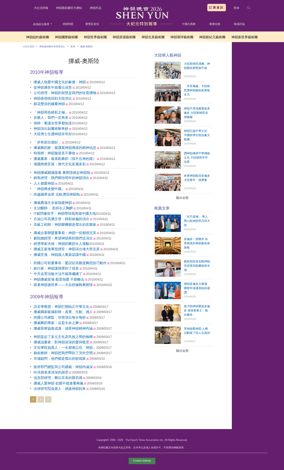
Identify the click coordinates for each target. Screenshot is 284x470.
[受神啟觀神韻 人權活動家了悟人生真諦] (168, 342)
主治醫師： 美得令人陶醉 (53, 208)
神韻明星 (68, 23)
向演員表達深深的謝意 (51, 372)
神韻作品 (95, 7)
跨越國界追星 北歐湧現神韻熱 (57, 194)
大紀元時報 (41, 7)
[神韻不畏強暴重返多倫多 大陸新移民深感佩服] (168, 122)
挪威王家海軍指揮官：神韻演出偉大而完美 (67, 249)
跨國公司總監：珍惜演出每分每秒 (60, 317)
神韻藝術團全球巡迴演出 (52, 46)
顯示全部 (182, 197)
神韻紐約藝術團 (37, 37)
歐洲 (73, 46)
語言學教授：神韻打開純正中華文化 (61, 307)
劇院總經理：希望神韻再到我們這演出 (63, 238)
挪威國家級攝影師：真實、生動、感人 (63, 312)
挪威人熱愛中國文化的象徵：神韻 (60, 82)
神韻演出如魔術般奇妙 (51, 129)
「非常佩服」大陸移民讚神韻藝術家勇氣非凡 (197, 90)
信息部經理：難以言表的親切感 (58, 378)
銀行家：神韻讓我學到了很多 (56, 268)
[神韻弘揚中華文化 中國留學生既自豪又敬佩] (168, 145)
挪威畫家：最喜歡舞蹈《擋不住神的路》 (65, 159)
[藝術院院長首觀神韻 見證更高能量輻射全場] (168, 275)
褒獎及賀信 (92, 23)
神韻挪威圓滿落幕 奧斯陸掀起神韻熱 (62, 173)
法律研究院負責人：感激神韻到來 (60, 389)
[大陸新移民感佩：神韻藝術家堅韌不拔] (168, 78)
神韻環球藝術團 (181, 37)
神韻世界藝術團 (95, 37)
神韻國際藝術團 (66, 37)
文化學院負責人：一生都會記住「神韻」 (65, 348)
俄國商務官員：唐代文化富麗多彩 (60, 164)
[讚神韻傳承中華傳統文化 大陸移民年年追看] (168, 167)
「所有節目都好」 (47, 142)
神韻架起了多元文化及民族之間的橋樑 (63, 337)
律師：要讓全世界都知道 (53, 123)
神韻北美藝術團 (153, 37)
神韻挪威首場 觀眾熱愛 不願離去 (59, 279)
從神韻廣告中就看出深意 (53, 87)
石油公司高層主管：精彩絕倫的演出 (61, 219)
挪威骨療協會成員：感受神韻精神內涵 (63, 328)
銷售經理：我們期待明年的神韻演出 (61, 178)
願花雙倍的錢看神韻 (49, 104)
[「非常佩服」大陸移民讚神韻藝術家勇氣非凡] (168, 100)
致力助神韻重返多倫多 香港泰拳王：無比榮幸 (197, 310)
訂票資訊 (216, 7)
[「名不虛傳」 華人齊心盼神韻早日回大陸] (168, 230)
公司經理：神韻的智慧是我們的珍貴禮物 (65, 93)
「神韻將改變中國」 (49, 189)
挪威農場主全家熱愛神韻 (53, 203)
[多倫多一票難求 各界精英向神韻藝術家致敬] (168, 253)
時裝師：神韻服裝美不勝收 (54, 153)
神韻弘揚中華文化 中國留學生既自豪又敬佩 (197, 135)
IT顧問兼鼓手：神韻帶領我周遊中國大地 (65, 213)
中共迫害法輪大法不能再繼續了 (58, 274)
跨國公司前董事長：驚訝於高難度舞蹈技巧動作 (70, 263)
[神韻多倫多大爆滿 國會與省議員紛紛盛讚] (168, 298)
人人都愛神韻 (44, 183)
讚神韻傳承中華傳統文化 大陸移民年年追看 (197, 157)
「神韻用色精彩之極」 (51, 112)
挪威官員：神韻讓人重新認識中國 (60, 255)
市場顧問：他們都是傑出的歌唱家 (60, 359)
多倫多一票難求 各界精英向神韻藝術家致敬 (197, 243)
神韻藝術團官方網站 (69, 7)
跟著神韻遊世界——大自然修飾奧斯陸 (63, 285)
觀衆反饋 (214, 23)
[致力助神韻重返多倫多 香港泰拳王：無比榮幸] (168, 320)
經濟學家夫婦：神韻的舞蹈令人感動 (61, 244)
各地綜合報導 (41, 24)
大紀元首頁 (28, 46)
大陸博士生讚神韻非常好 (53, 134)
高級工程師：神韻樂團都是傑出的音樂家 (65, 225)
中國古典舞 (189, 23)
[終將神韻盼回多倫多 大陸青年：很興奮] (168, 190)
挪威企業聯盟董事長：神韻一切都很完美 (65, 233)
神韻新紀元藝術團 (212, 37)
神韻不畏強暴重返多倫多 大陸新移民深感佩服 (197, 113)
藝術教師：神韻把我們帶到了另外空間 (63, 353)
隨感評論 (239, 23)
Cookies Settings (142, 461)
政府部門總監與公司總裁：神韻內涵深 (63, 367)
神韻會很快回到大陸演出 (53, 98)
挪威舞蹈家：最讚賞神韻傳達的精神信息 (65, 148)
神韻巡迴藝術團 (124, 37)
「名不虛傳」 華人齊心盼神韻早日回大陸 (197, 221)
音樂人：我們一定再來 (51, 118)
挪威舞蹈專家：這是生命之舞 (56, 323)
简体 (236, 7)
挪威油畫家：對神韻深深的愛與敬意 (61, 342)
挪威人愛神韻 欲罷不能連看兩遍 (58, 383)
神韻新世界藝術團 (244, 37)
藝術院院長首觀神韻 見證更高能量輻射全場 (197, 265)
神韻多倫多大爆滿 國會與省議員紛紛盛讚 (197, 288)
